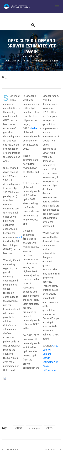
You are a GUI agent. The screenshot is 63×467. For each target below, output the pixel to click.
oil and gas (34, 428)
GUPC (18, 428)
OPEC (49, 428)
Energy (34, 56)
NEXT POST (50, 449)
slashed (34, 128)
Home (24, 56)
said (19, 237)
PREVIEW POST (14, 449)
